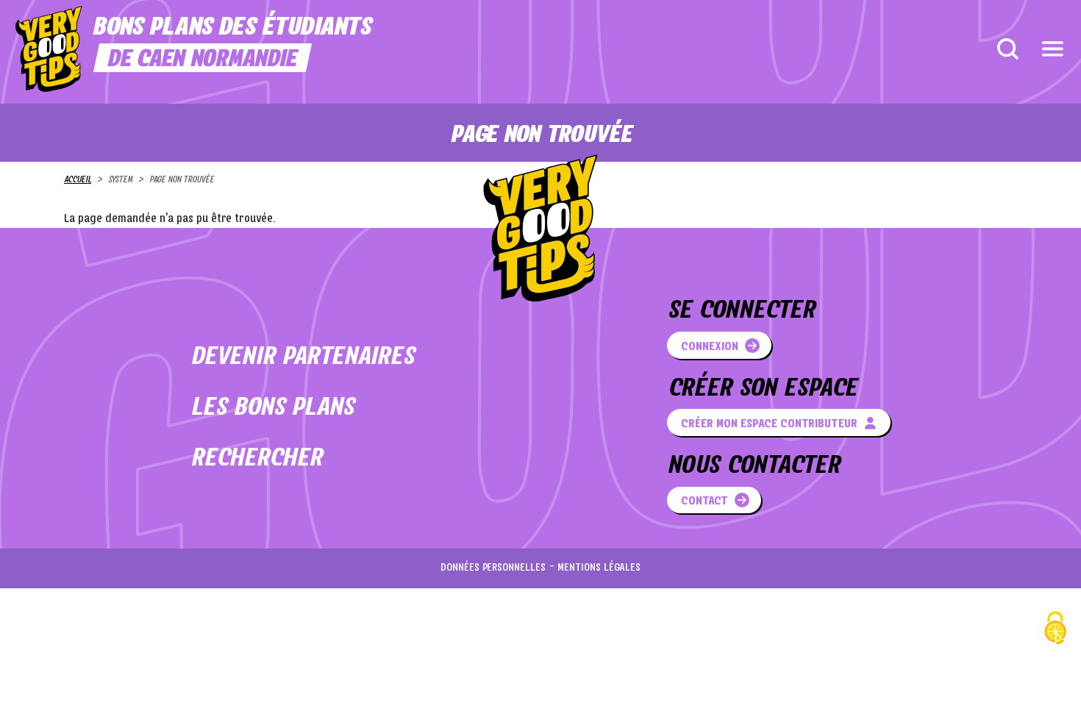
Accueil (77, 180)
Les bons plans (272, 408)
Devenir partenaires (302, 358)
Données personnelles (493, 568)
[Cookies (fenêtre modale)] (1055, 630)
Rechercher (256, 459)
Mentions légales (599, 568)
